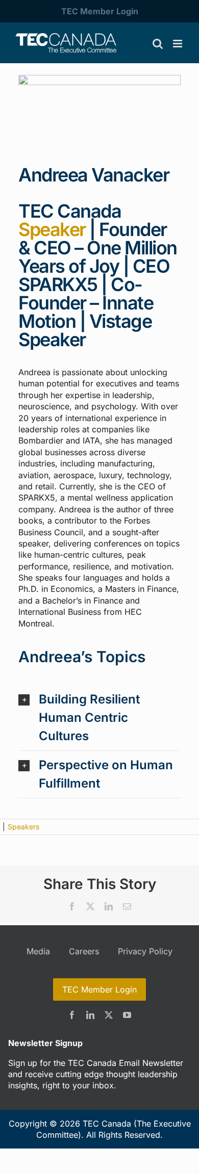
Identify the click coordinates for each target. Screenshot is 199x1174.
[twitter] (109, 1015)
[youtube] (127, 1015)
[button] (99, 717)
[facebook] (72, 1015)
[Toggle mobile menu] (178, 43)
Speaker (52, 229)
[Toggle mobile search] (158, 43)
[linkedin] (90, 1015)
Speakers (23, 826)
